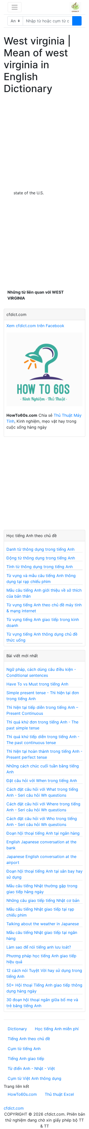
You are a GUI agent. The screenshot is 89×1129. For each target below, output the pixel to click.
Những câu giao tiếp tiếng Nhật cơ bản (42, 900)
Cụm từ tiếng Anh (24, 1048)
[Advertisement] (44, 141)
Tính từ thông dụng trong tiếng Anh (39, 566)
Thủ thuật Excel (59, 1094)
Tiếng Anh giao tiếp (26, 1058)
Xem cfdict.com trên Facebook (35, 325)
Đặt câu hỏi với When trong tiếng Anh (41, 780)
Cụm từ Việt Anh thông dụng (34, 1078)
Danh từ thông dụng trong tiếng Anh (40, 549)
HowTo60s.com (22, 1094)
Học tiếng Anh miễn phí (57, 1028)
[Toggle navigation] (15, 7)
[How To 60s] (44, 372)
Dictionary (17, 1028)
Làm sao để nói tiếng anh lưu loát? (38, 947)
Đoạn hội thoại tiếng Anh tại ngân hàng (43, 833)
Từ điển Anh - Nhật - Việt (31, 1068)
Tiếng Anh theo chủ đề (29, 1038)
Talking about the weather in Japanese (42, 923)
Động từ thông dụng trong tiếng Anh (40, 557)
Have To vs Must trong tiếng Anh (37, 684)
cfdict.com (14, 1108)
